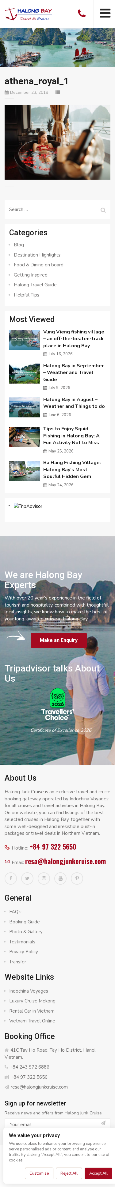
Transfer (17, 962)
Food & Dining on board (38, 265)
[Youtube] (60, 878)
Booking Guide (24, 922)
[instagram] (44, 878)
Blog (19, 245)
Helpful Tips (26, 295)
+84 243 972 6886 (29, 1067)
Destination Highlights (37, 255)
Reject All (69, 1173)
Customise (39, 1173)
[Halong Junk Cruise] (29, 13)
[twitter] (27, 878)
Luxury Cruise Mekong (32, 1001)
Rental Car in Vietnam (32, 1011)
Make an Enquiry (59, 640)
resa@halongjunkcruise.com (65, 861)
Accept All (98, 1173)
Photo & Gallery (26, 932)
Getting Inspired (31, 275)
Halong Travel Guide (35, 285)
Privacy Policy (23, 952)
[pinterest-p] (77, 878)
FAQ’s (15, 912)
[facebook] (11, 878)
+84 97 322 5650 (52, 846)
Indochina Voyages (28, 991)
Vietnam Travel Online (32, 1021)
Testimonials (22, 942)
